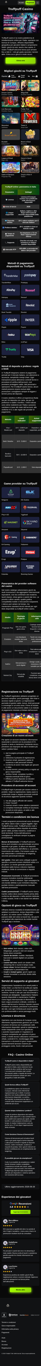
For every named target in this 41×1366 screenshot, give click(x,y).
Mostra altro (20, 1290)
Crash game (23, 76)
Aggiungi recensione (20, 1212)
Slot (33, 76)
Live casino (13, 76)
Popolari (4, 76)
